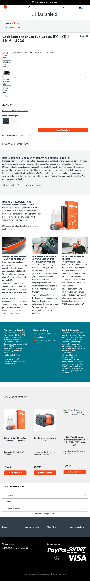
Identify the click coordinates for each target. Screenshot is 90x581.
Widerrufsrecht (63, 574)
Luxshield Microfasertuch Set (45, 439)
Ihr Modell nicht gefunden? (45, 514)
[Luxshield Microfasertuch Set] (45, 420)
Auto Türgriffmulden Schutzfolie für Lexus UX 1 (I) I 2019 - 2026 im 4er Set (74, 438)
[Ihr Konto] (63, 7)
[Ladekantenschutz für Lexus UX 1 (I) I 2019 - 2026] (50, 77)
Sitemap (55, 574)
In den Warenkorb (63, 130)
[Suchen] (28, 7)
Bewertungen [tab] (23, 144)
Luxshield (84, 36)
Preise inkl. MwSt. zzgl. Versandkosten (15, 111)
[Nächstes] (86, 76)
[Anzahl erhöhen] (34, 130)
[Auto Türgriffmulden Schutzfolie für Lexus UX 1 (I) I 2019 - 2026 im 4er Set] (75, 419)
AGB (25, 574)
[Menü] (5, 7)
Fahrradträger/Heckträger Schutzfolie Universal (15, 439)
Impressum (32, 574)
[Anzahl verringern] (4, 130)
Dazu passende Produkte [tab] (15, 397)
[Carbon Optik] (5, 121)
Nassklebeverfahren (70, 289)
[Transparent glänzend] (13, 121)
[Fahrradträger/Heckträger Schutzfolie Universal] (15, 420)
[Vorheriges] (15, 76)
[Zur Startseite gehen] (45, 14)
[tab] (8, 144)
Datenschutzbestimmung (44, 574)
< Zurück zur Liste (13, 27)
